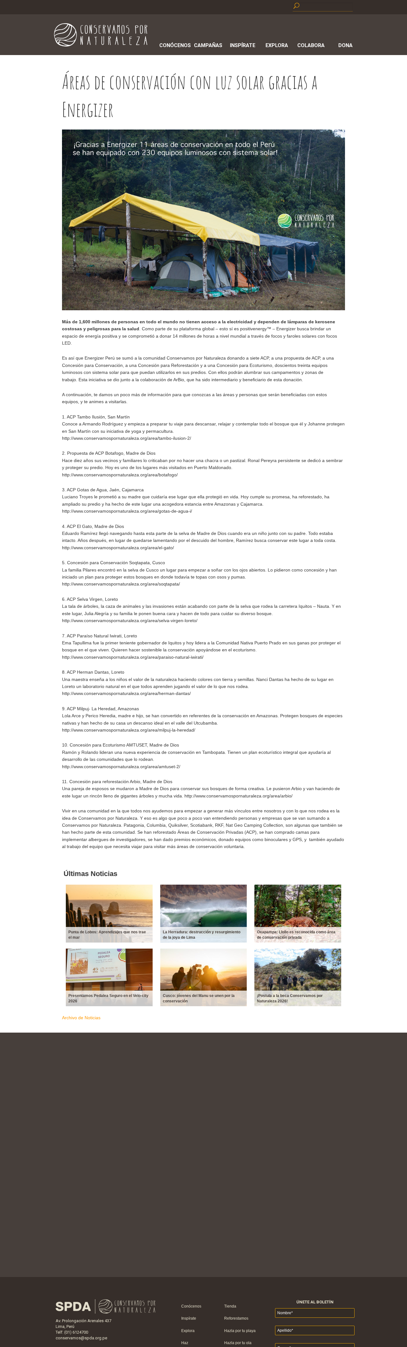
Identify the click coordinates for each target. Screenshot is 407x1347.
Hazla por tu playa (240, 1331)
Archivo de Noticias (81, 1017)
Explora (277, 45)
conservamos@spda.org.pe (81, 1338)
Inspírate (242, 45)
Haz (184, 1343)
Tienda (230, 1306)
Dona (345, 45)
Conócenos (174, 45)
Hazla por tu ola (238, 1343)
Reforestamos (236, 1318)
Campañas (208, 45)
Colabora (311, 45)
